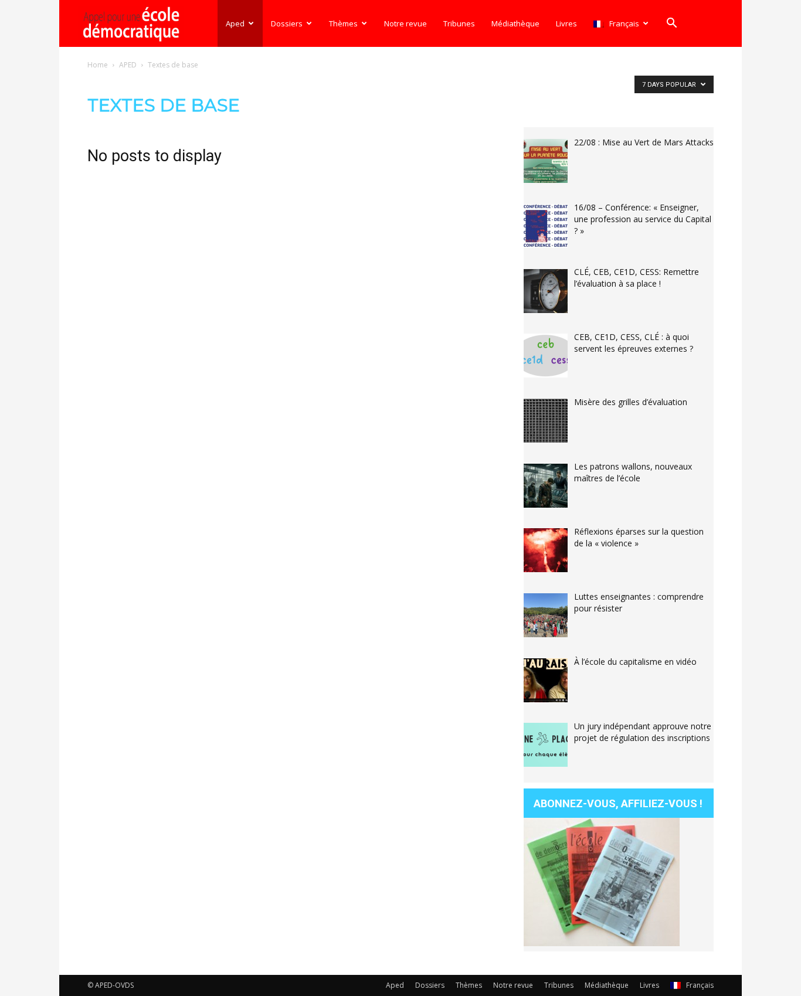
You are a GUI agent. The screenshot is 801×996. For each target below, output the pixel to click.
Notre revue (405, 23)
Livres (566, 23)
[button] (671, 24)
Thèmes (343, 23)
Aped (235, 23)
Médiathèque (515, 23)
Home (97, 65)
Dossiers (287, 23)
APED (128, 65)
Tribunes (459, 23)
